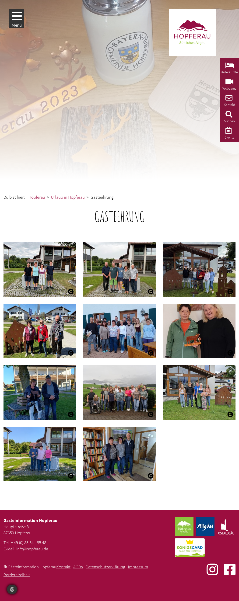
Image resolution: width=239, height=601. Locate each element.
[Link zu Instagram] (215, 569)
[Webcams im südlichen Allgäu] (229, 83)
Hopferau (36, 197)
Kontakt (63, 567)
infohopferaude (32, 549)
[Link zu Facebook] (229, 569)
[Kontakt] (228, 99)
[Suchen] (228, 115)
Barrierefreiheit (17, 574)
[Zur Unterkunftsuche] (229, 66)
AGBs (78, 567)
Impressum (138, 567)
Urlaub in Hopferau (68, 197)
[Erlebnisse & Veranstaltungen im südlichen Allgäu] (228, 132)
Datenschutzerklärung (105, 567)
